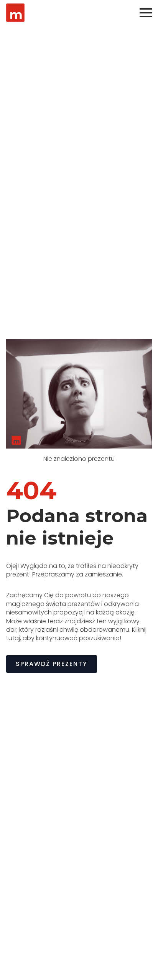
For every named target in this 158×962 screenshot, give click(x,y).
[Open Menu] (146, 13)
